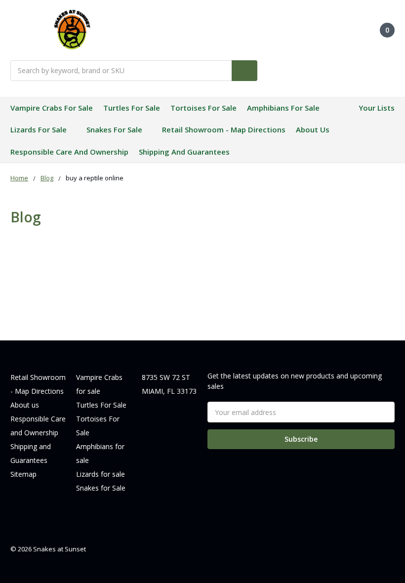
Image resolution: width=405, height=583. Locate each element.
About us (312, 129)
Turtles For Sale (131, 108)
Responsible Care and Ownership (69, 152)
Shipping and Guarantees (184, 152)
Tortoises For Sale (203, 108)
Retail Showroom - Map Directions (223, 129)
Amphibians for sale (283, 108)
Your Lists (377, 108)
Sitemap (23, 474)
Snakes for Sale (114, 129)
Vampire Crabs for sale (51, 108)
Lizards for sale (38, 129)
